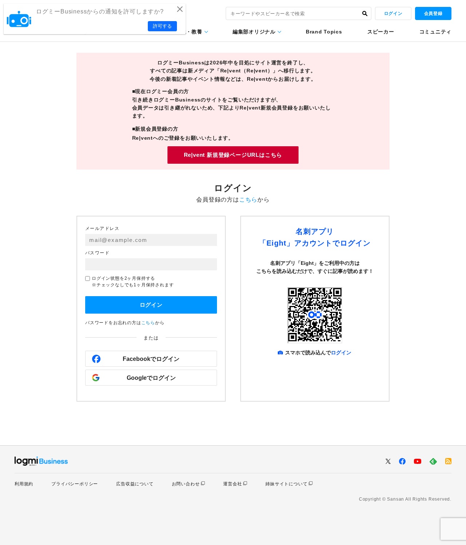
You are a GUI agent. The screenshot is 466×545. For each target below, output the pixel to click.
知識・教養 (188, 32)
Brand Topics (324, 32)
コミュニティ (435, 32)
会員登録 (433, 13)
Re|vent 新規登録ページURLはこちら (233, 155)
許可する (162, 26)
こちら (248, 199)
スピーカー (380, 32)
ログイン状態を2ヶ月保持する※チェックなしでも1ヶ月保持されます (133, 281)
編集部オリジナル (254, 32)
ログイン (393, 13)
